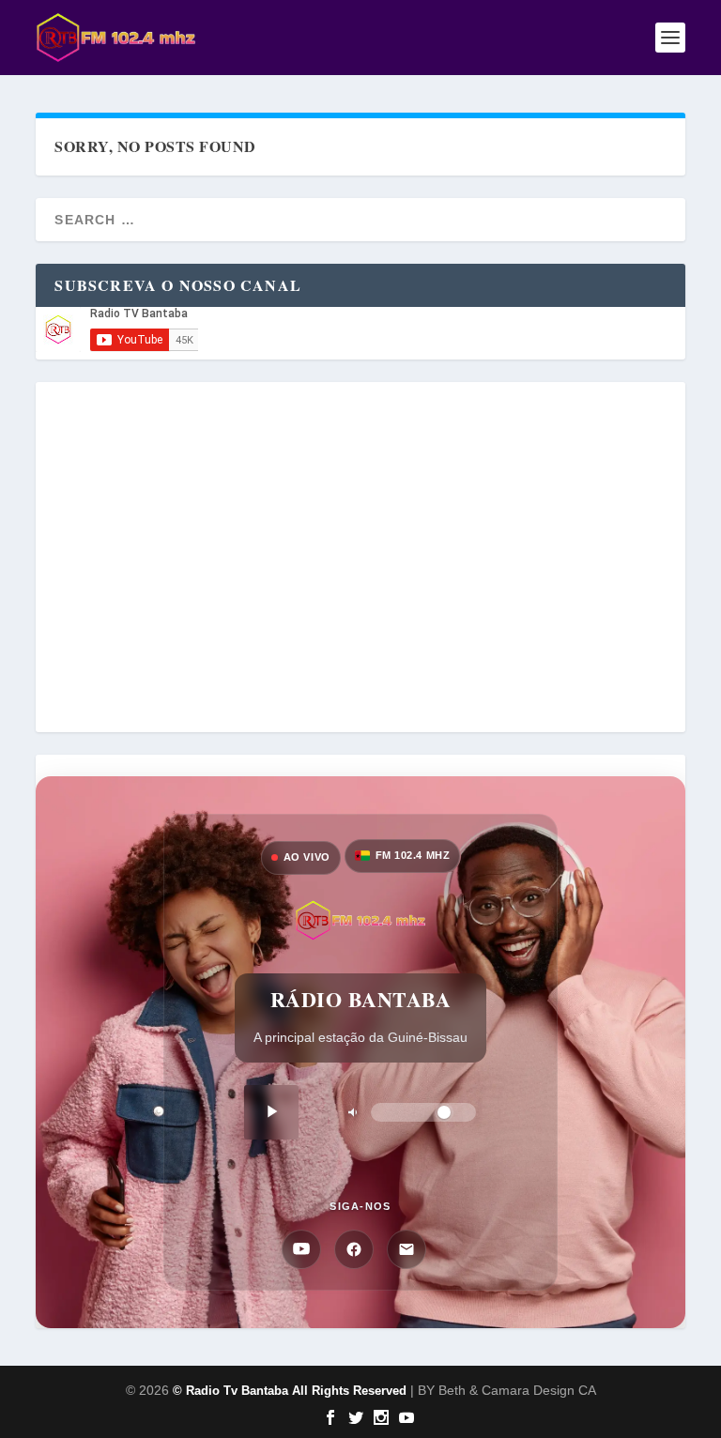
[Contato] (406, 1249)
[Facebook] (354, 1249)
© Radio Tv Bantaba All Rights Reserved (290, 1391)
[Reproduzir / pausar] (271, 1112)
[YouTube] (301, 1249)
